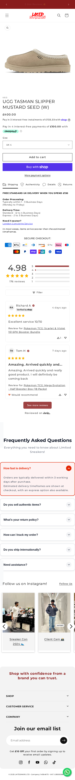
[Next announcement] (68, 4)
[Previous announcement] (6, 4)
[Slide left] (4, 626)
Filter (40, 292)
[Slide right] (71, 626)
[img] (33, 305)
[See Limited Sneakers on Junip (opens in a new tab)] (46, 412)
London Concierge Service (18, 223)
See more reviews (37, 405)
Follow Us (65, 583)
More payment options (37, 175)
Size (5, 137)
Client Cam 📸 (54, 639)
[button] (7, 15)
